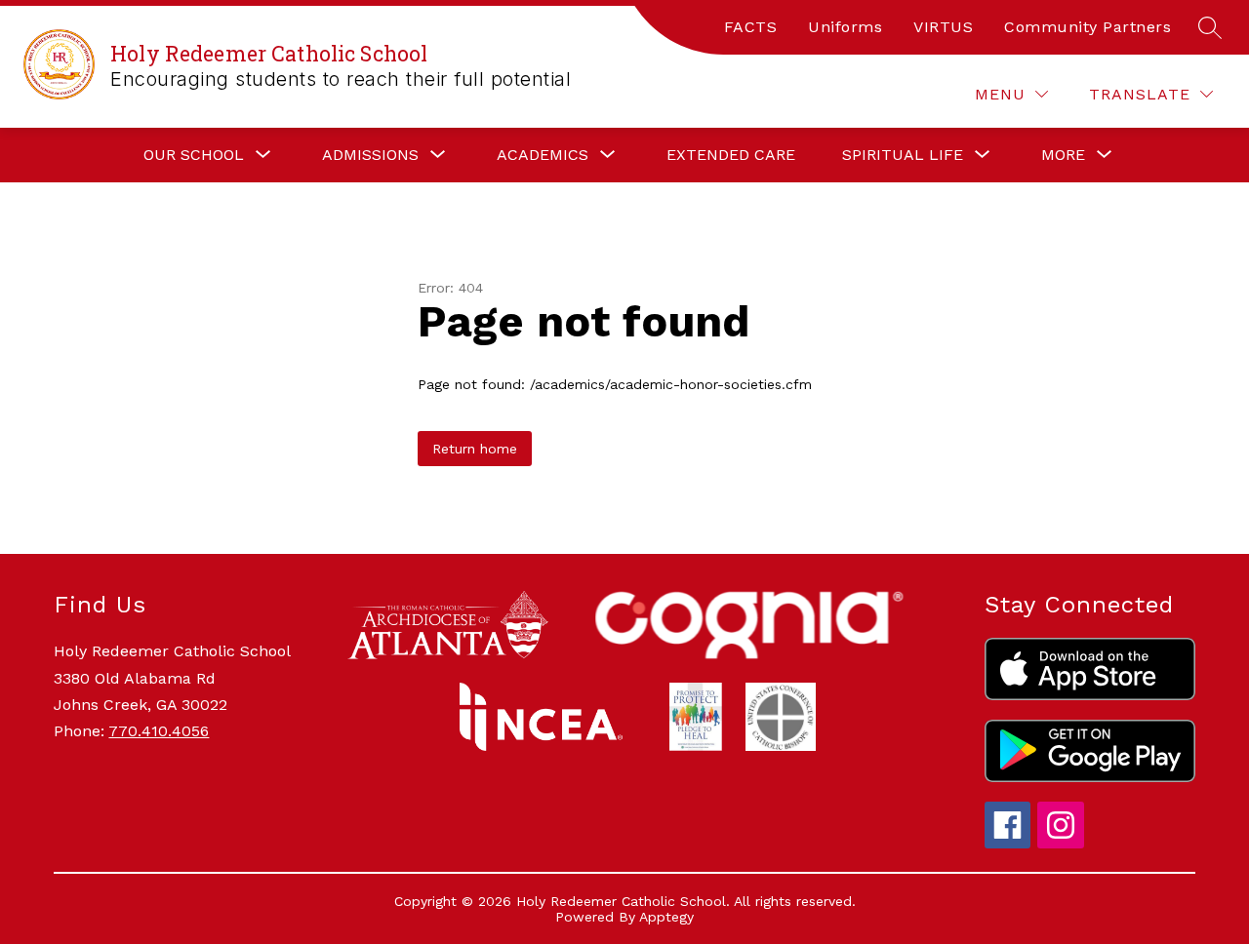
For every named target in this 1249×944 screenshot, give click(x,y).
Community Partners (1087, 27)
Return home (474, 448)
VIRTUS (943, 27)
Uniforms (845, 27)
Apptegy (666, 916)
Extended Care (730, 154)
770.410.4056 (158, 731)
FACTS (751, 27)
